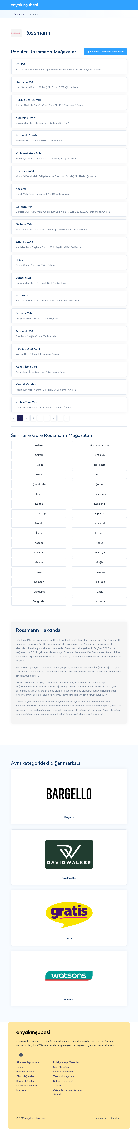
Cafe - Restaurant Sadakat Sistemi (67, 1092)
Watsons (69, 999)
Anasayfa (19, 14)
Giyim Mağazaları (25, 1076)
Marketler (21, 1090)
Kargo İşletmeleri (25, 1081)
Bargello (69, 817)
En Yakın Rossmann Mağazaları (107, 51)
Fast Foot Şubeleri (26, 1071)
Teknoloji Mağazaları (64, 1076)
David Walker (69, 878)
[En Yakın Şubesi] (24, 5)
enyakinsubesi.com (35, 1118)
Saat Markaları (61, 1067)
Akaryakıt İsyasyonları (28, 1062)
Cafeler (20, 1067)
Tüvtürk (57, 1085)
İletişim (115, 1118)
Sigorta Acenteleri (63, 1071)
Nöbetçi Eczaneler (63, 1081)
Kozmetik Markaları (26, 1085)
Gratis (69, 938)
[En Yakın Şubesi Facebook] (20, 1055)
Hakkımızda (100, 1118)
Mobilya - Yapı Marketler (66, 1062)
